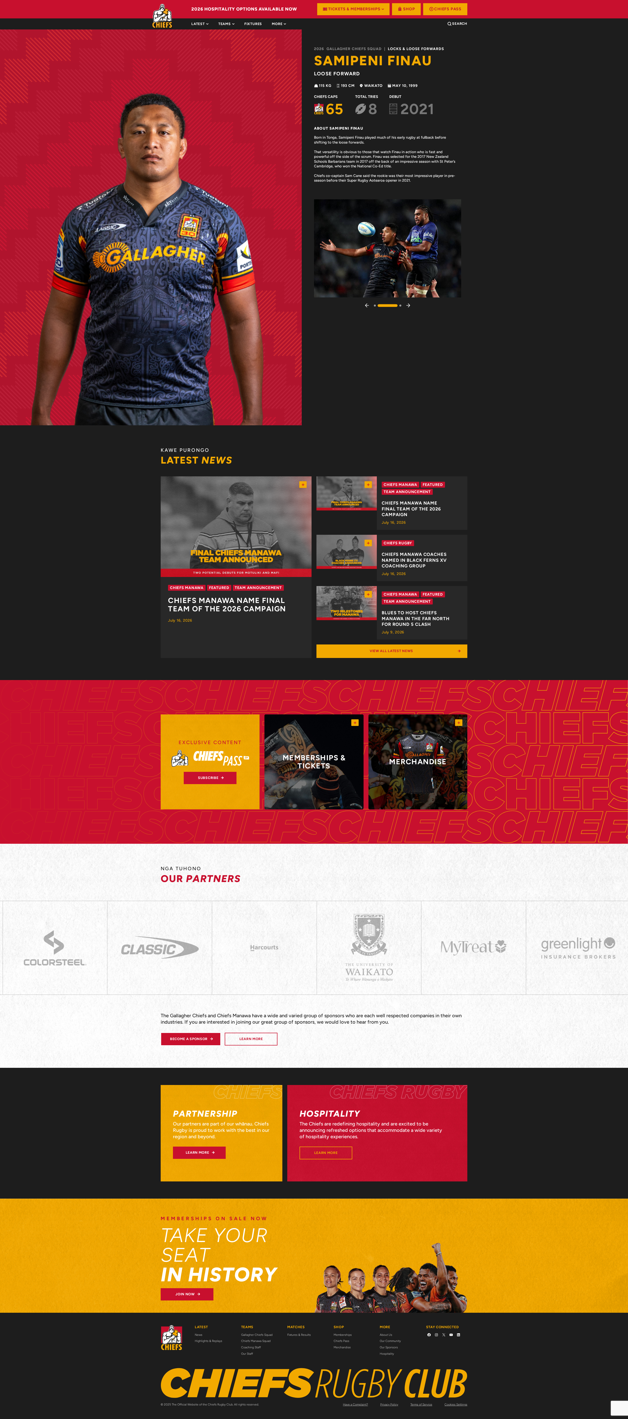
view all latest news (391, 651)
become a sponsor (189, 1039)
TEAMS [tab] (224, 24)
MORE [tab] (277, 24)
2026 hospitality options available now (244, 9)
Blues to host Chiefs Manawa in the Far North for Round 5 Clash (416, 618)
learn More (251, 1039)
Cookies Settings (456, 1404)
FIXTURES (253, 24)
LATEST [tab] (198, 24)
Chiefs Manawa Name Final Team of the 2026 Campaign (227, 604)
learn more (197, 1153)
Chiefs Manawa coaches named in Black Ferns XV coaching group (414, 560)
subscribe (208, 778)
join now (185, 1294)
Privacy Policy (389, 1404)
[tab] (253, 24)
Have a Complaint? (355, 1404)
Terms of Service (421, 1404)
